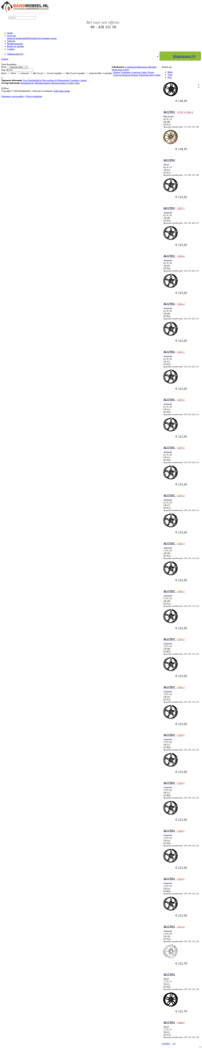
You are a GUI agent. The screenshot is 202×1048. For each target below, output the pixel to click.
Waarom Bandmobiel (17, 38)
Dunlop (117, 72)
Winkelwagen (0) (184, 56)
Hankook (126, 75)
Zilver (14, 73)
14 (174, 1043)
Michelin (152, 67)
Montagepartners (43, 83)
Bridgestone (142, 67)
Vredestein (126, 72)
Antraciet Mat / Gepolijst (100, 73)
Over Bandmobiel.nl (32, 80)
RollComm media (61, 91)
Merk (170, 72)
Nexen (151, 72)
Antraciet (24, 73)
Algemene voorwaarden (12, 96)
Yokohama (144, 75)
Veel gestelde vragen (47, 38)
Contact (83, 80)
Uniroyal (117, 75)
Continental (130, 67)
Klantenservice (27, 83)
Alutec (144, 72)
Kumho (135, 75)
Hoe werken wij (49, 80)
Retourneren (64, 80)
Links (77, 83)
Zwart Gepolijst (54, 73)
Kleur (4, 73)
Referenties (32, 38)
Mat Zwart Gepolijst (75, 73)
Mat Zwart (38, 73)
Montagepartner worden (62, 83)
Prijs (170, 77)
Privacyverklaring (34, 96)
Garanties (74, 80)
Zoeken (4, 59)
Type (170, 74)
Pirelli (115, 69)
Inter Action (123, 69)
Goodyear (136, 72)
